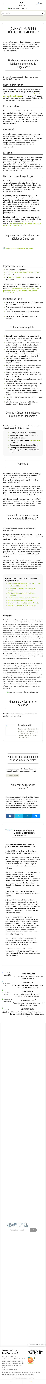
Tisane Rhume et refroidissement (20, 600)
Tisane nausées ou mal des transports (22, 605)
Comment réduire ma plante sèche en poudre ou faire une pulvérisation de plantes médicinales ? (21, 290)
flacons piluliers (15, 277)
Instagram (29, 1240)
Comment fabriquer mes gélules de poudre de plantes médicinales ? (22, 224)
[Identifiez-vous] (36, 5)
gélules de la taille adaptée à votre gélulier (25, 272)
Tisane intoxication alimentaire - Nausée (23, 603)
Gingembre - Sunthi (12, 775)
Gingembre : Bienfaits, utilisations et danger (21, 589)
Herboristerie (35, 440)
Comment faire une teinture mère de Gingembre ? (21, 594)
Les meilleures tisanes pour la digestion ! (23, 598)
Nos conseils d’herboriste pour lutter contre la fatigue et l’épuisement (24, 585)
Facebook (23, 1240)
